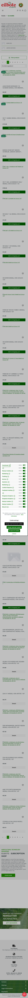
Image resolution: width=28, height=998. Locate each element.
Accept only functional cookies (14, 524)
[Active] (24, 465)
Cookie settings (14, 520)
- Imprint (14, 533)
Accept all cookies (14, 530)
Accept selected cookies (14, 527)
